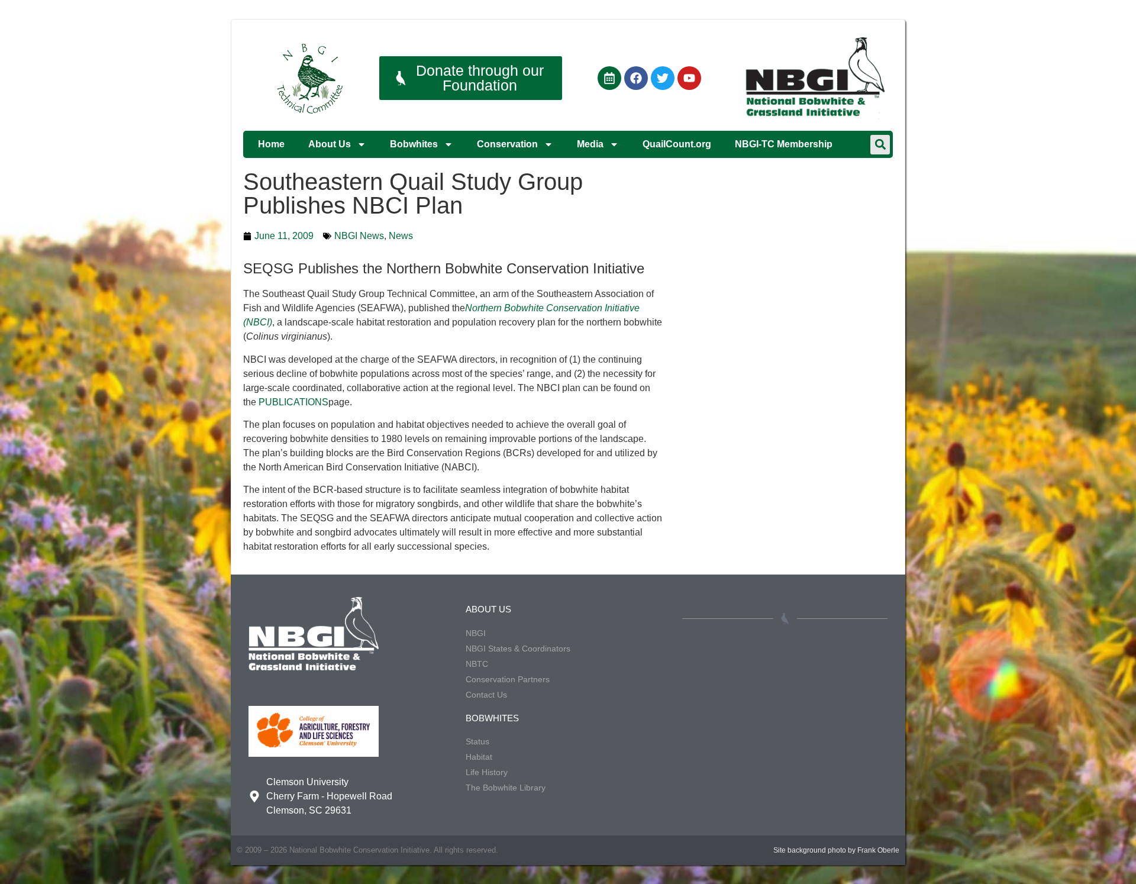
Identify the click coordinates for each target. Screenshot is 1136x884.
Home (271, 144)
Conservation (507, 144)
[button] (880, 144)
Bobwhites (414, 144)
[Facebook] (636, 78)
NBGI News (359, 236)
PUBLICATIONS (293, 402)
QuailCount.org (677, 144)
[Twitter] (662, 78)
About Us (329, 144)
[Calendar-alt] (609, 78)
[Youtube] (689, 78)
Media (590, 144)
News (401, 236)
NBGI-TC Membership (783, 144)
